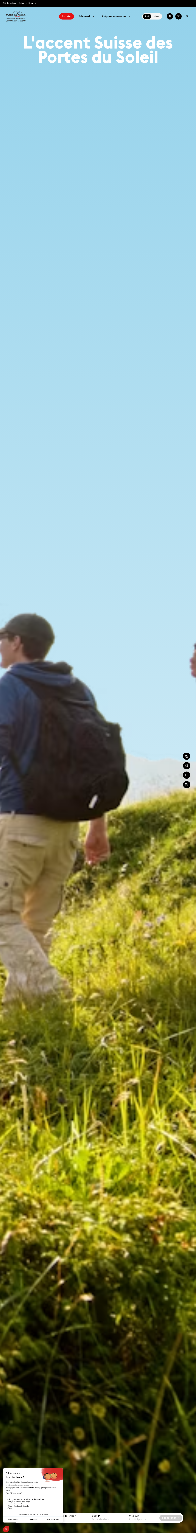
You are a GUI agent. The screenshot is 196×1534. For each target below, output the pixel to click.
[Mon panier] (178, 16)
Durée (59, 1519)
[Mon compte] (170, 16)
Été (147, 16)
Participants (137, 1519)
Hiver (156, 16)
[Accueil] (16, 16)
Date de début (101, 1519)
